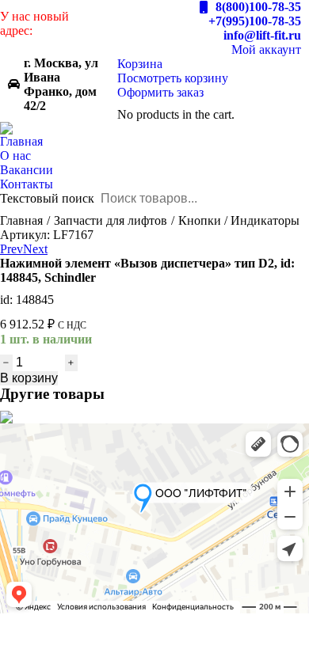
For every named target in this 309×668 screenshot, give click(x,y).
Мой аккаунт (266, 49)
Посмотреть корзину (172, 78)
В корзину (29, 378)
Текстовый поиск (47, 198)
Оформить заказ (160, 92)
